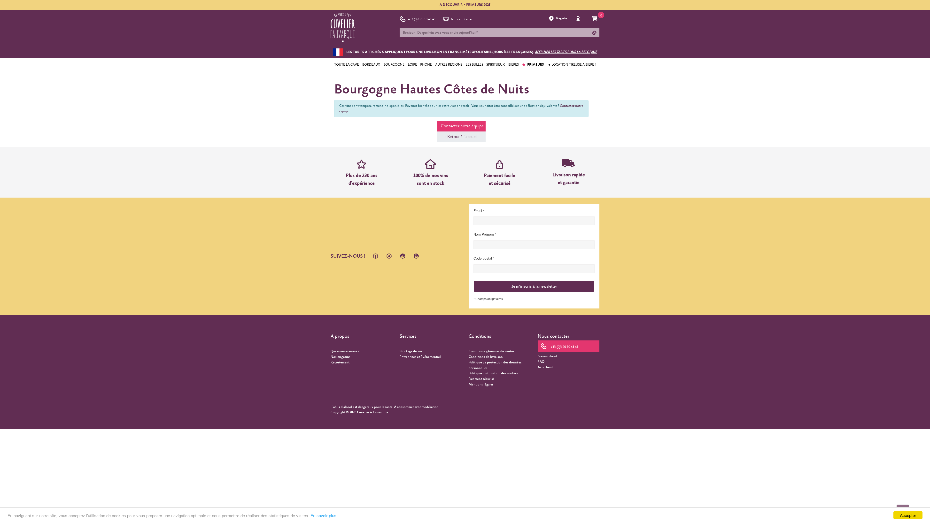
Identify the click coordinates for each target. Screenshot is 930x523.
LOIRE (412, 65)
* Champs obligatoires (488, 299)
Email (477, 211)
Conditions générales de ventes (491, 351)
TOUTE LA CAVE (346, 65)
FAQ (541, 362)
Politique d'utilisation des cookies (493, 373)
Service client (547, 356)
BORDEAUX (371, 65)
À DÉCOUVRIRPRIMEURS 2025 (465, 5)
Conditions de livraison (486, 357)
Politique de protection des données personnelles (495, 365)
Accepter (908, 515)
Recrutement (340, 362)
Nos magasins (340, 357)
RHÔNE (426, 65)
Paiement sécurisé (482, 379)
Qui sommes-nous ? (345, 351)
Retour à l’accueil (462, 136)
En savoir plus (323, 515)
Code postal (482, 258)
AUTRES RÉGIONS (448, 65)
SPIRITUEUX (495, 65)
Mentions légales (481, 384)
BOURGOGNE (393, 65)
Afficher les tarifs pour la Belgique (566, 52)
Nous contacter (462, 19)
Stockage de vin (411, 351)
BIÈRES (513, 65)
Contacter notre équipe (462, 126)
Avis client (545, 367)
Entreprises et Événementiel (420, 357)
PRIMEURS (535, 65)
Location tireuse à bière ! (573, 65)
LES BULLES (474, 65)
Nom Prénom (483, 234)
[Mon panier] (595, 18)
